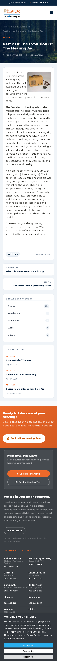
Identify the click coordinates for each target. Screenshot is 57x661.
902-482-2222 (11, 566)
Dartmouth (10, 585)
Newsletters (28, 313)
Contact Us (16, 530)
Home (6, 27)
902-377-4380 (11, 591)
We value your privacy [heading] (20, 616)
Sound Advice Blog (20, 27)
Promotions (28, 320)
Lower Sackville (36, 573)
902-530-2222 (35, 591)
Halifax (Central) (12, 558)
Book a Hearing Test (30, 482)
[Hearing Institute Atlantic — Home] (12, 12)
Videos (28, 335)
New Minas (34, 597)
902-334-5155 (10, 603)
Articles (8, 38)
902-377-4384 (35, 564)
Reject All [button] (28, 656)
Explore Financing (30, 473)
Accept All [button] (28, 645)
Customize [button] (28, 651)
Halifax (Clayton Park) (39, 558)
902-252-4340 (35, 579)
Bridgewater (35, 585)
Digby (31, 609)
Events (28, 328)
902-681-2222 (35, 603)
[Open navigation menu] (51, 12)
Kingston (8, 597)
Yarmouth (9, 609)
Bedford (8, 573)
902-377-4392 (11, 579)
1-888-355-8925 (40, 2)
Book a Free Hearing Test (26, 438)
